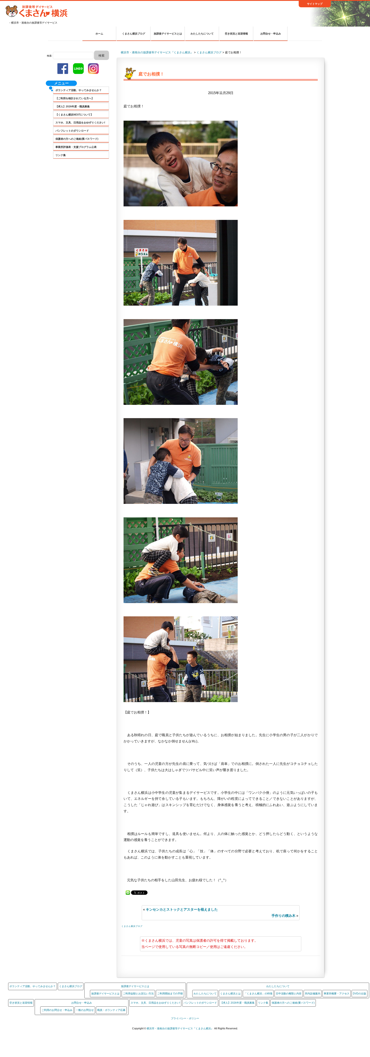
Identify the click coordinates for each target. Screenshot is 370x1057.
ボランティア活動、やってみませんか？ (78, 90)
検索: (49, 55)
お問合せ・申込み (270, 33)
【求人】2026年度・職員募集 (72, 106)
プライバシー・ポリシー (185, 1018)
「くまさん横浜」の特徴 (258, 993)
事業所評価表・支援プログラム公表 (76, 147)
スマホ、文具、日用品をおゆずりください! (80, 122)
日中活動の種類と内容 (288, 993)
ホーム (99, 33)
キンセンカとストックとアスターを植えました (182, 909)
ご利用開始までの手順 (170, 993)
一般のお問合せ (85, 1010)
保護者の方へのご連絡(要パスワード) (76, 138)
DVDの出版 (359, 993)
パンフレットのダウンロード (72, 130)
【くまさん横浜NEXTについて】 (74, 114)
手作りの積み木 (283, 915)
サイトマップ (314, 3)
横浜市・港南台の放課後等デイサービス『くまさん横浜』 (180, 1028)
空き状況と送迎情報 (236, 33)
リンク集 (60, 155)
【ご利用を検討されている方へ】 (74, 98)
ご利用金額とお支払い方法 (138, 993)
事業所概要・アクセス (336, 993)
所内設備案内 (312, 993)
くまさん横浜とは (230, 993)
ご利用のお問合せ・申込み (57, 1010)
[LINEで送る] (128, 892)
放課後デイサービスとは (168, 33)
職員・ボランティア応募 (111, 1010)
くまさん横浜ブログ (133, 33)
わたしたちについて (202, 33)
